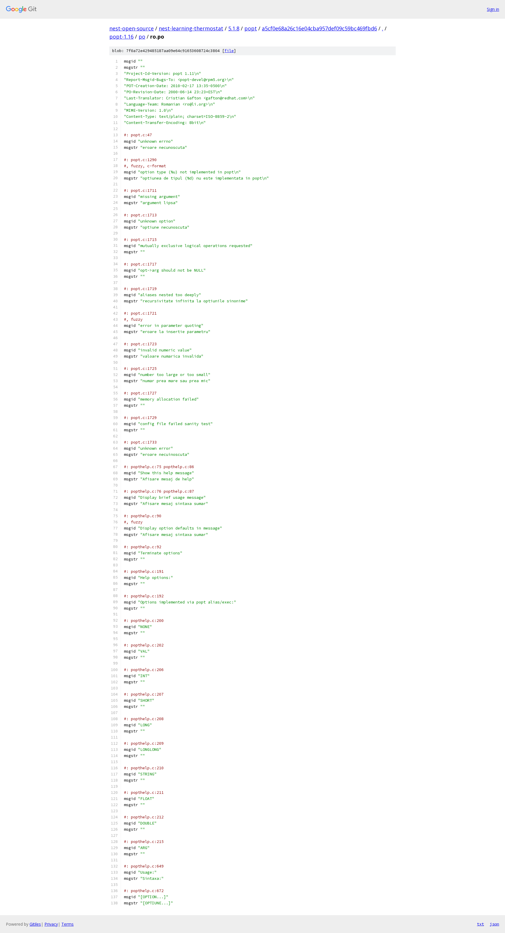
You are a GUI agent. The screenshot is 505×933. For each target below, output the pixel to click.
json (494, 924)
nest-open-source (131, 28)
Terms (67, 924)
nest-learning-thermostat (191, 28)
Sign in (493, 9)
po (142, 36)
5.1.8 (233, 28)
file (229, 50)
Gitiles (35, 924)
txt (480, 924)
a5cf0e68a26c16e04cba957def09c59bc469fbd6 (319, 28)
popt (250, 28)
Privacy (51, 924)
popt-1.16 (121, 36)
